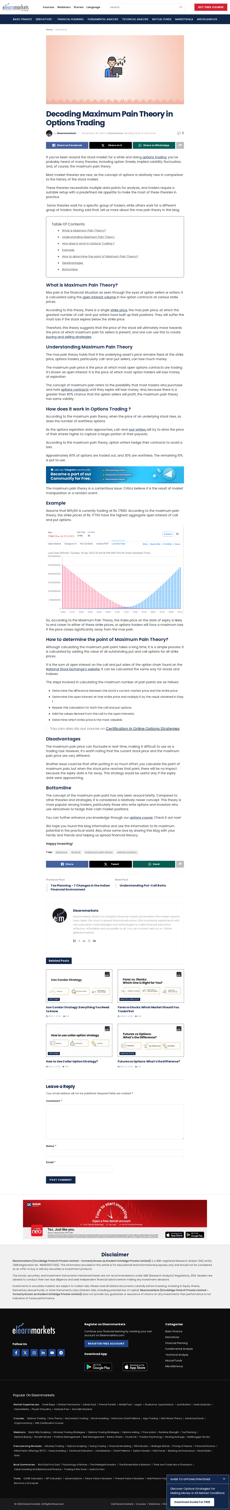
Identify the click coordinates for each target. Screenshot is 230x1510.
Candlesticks (103, 1450)
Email (51, 1162)
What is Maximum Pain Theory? (84, 230)
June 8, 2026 (126, 1016)
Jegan (138, 1404)
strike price (119, 310)
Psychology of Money (75, 1464)
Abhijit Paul (125, 1404)
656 (139, 1016)
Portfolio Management (67, 1437)
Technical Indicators (81, 1450)
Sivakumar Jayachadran (159, 1404)
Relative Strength (169, 1432)
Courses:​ (18, 1418)
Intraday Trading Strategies (69, 1432)
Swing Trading (98, 1446)
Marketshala (184, 19)
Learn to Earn (97, 1469)
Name (51, 1146)
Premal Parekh (107, 1404)
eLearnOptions (73, 1478)
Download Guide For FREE (192, 1502)
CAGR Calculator (33, 1478)
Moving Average (175, 1437)
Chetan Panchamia (69, 1404)
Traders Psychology (150, 1437)
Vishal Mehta (21, 1409)
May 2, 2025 (54, 1066)
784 (66, 1066)
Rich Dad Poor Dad (49, 1464)
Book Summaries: (24, 1464)
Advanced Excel (194, 1418)
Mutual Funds (161, 19)
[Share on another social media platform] (180, 145)
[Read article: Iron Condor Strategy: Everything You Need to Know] (79, 986)
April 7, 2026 (54, 1016)
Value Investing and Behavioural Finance (37, 1469)
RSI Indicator (141, 1446)
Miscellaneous (207, 19)
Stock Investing (100, 1418)
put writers (138, 429)
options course (141, 817)
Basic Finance (22, 19)
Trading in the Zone (75, 1469)
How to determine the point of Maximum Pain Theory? (100, 256)
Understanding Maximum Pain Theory (88, 237)
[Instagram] (34, 1352)
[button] (198, 1479)
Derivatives (44, 19)
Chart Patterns (121, 1450)
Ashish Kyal (89, 1404)
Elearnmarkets (66, 133)
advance (61, 852)
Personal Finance (205, 1446)
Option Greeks (141, 1450)
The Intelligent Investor (103, 1464)
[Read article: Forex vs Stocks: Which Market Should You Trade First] (151, 986)
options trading (154, 157)
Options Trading (36, 1418)
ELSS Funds (159, 1450)
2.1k (139, 1066)
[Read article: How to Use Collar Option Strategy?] (79, 1040)
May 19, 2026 (126, 1066)
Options (54, 999)
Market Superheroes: (26, 1404)
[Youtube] (52, 1352)
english (76, 852)
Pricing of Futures (182, 1446)
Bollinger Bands (160, 1446)
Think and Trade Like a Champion (172, 1464)
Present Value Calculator (129, 1478)
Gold (17, 1455)
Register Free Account (106, 1343)
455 (67, 1016)
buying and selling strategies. (69, 337)
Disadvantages (73, 263)
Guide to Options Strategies (190, 1479)
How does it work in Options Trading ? (88, 243)
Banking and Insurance (181, 1450)
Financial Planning (71, 19)
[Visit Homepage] (16, 7)
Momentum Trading (76, 1418)
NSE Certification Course (49, 1423)
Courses (48, 7)
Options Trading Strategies (103, 1432)
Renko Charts (115, 1437)
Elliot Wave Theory (171, 1418)
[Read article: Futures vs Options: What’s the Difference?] (151, 1040)
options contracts (75, 389)
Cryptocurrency (23, 1423)
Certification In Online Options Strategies (143, 728)
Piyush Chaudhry (41, 1409)
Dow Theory (55, 1418)
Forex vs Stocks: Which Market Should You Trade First (148, 1009)
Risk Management (93, 1437)
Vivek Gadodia (202, 1404)
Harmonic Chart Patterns (125, 1418)
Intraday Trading (54, 1446)
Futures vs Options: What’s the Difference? (149, 1061)
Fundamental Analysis (103, 19)
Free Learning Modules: (27, 1446)
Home (49, 29)
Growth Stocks (42, 1437)
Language (93, 7)
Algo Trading (150, 1418)
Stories (79, 7)
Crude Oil (130, 1437)
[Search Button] (181, 7)
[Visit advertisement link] (115, 474)
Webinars (64, 7)
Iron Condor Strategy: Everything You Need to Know (77, 1009)
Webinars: (19, 1432)
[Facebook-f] (16, 1352)
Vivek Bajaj (48, 1404)
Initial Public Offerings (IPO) (29, 1450)
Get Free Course (211, 7)
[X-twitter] (25, 1352)
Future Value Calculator (98, 1478)
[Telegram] (61, 1352)
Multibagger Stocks (198, 1437)
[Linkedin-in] (43, 1352)
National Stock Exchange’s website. (73, 669)
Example (68, 250)
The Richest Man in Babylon (135, 1464)
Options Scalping (77, 1446)
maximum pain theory (99, 852)
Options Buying (22, 1437)
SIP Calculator (54, 1478)
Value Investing (57, 1450)
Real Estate (204, 1450)
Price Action (149, 1432)
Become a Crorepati (26, 1483)
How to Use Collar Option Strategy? (72, 1061)
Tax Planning (189, 1432)
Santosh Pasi (61, 1409)
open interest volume (99, 297)
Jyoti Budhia (183, 1404)
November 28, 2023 (93, 133)
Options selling (130, 1432)
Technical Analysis (135, 19)
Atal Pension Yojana (158, 1478)
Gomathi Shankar (82, 1409)
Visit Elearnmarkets (122, 1504)
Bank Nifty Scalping (39, 1432)
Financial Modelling (120, 1446)
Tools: (17, 1478)
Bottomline (70, 269)
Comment (54, 1101)
